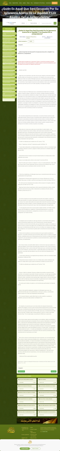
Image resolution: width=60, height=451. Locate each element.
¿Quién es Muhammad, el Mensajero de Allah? (9, 33)
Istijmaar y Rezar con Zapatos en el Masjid (27, 392)
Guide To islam (34, 429)
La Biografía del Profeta (7, 36)
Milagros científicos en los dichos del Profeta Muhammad (9, 90)
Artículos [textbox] (23, 23)
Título (8, 22)
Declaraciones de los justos (8, 68)
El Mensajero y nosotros (7, 50)
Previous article (21, 371)
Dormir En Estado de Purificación (25, 385)
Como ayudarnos (25, 434)
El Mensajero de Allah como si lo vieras (9, 44)
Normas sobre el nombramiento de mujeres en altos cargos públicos (32, 411)
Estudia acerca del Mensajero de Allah (9, 93)
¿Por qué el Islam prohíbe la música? (26, 379)
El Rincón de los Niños (7, 85)
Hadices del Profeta (6, 78)
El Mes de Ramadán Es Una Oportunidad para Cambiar (50, 411)
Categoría (12, 23)
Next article (54, 371)
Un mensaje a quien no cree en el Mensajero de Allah (9, 41)
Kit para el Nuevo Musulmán (8, 71)
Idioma (54, 3)
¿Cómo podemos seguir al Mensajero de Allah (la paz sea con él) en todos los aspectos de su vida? (9, 62)
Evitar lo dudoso (43, 379)
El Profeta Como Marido (7, 96)
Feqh (32, 427)
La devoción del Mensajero (8, 75)
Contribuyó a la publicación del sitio (25, 429)
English (31, 41)
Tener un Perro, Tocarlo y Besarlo (46, 398)
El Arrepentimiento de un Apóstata (25, 398)
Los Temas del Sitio (6, 82)
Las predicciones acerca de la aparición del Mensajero (8, 48)
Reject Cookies (35, 448)
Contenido (14, 22)
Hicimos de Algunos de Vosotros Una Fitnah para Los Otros (30, 405)
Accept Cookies (25, 448)
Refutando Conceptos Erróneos (8, 64)
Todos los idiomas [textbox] (33, 23)
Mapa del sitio (33, 437)
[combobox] (23, 23)
